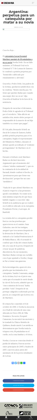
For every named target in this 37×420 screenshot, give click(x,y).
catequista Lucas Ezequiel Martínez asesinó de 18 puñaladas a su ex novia (17, 59)
